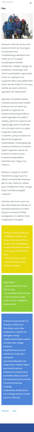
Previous (4, 411)
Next (14, 411)
